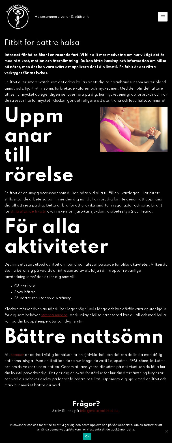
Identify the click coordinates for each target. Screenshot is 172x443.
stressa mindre (54, 315)
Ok (87, 436)
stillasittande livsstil (28, 211)
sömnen (17, 355)
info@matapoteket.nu (99, 411)
